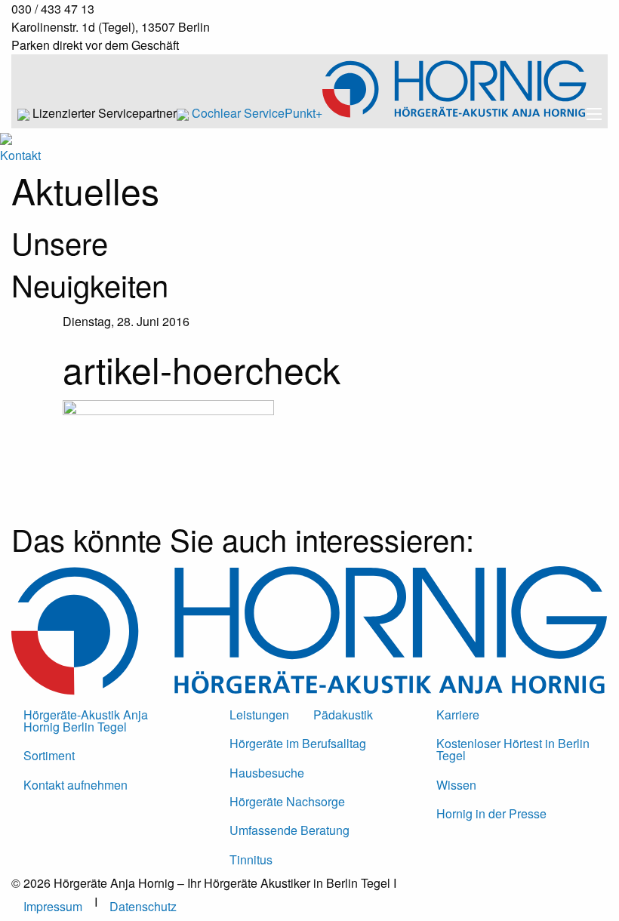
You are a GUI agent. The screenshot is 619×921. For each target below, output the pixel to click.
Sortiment (49, 755)
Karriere (457, 714)
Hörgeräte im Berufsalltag (297, 743)
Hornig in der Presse (491, 813)
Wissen (456, 784)
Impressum (52, 906)
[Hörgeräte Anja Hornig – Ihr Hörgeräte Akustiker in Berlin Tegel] (454, 113)
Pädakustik (343, 714)
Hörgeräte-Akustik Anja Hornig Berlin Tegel (85, 720)
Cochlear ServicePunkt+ (257, 113)
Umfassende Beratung (289, 830)
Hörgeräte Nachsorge (287, 801)
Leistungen (259, 714)
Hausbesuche (266, 772)
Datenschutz (143, 906)
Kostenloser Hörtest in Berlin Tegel (513, 749)
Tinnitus (251, 859)
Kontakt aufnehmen (75, 784)
